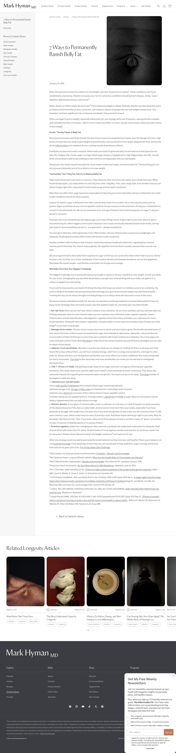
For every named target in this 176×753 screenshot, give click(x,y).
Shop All (92, 676)
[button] (121, 6)
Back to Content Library (71, 516)
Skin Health (8, 64)
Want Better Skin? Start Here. (19, 616)
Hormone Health (10, 75)
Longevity (7, 71)
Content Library (54, 17)
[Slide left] (82, 630)
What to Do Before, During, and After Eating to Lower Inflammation (104, 618)
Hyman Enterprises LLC (19, 738)
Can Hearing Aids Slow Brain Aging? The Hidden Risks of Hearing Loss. (145, 618)
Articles (66, 17)
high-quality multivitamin (67, 385)
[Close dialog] (173, 675)
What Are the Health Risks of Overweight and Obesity (117, 457)
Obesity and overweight (93, 461)
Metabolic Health (10, 49)
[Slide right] (94, 630)
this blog (87, 340)
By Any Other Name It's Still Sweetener (96, 465)
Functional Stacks (96, 681)
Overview (7, 28)
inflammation (62, 145)
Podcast (9, 676)
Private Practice (54, 686)
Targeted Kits (94, 686)
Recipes (9, 686)
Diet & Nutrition (9, 42)
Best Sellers (94, 692)
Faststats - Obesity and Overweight (112, 453)
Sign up (168, 732)
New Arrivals (94, 697)
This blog (74, 359)
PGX (121, 396)
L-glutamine (109, 396)
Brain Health (8, 45)
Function (51, 681)
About (50, 676)
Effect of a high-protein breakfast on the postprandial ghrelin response (118, 469)
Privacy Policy (150, 748)
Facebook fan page (61, 443)
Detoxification (9, 60)
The (95, 447)
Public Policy (53, 692)
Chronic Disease (10, 57)
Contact (9, 697)
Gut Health (7, 53)
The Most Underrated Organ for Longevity (61, 618)
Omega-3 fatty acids (80, 389)
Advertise (52, 697)
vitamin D (67, 393)
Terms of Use (122, 738)
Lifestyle (6, 68)
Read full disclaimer (47, 734)
